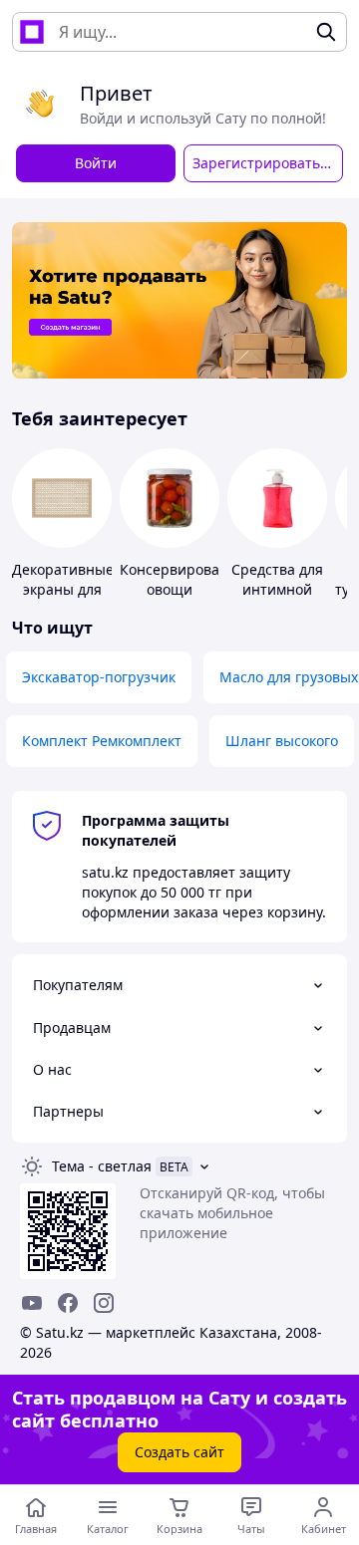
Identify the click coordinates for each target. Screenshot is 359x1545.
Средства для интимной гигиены (277, 589)
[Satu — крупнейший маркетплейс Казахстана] (32, 32)
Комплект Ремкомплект (101, 740)
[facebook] (68, 1303)
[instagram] (104, 1303)
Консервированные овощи (188, 579)
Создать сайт (179, 1451)
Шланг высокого (281, 740)
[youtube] (32, 1303)
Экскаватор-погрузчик (99, 676)
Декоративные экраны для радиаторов (63, 589)
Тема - (102, 1166)
